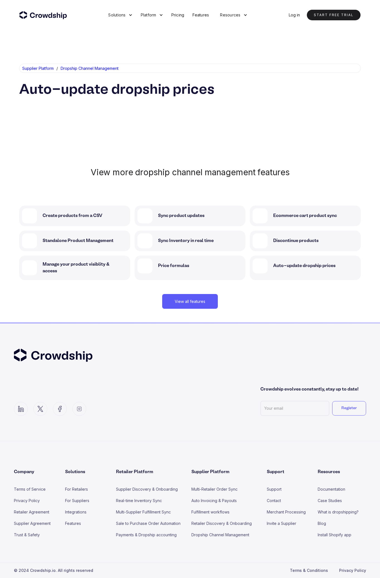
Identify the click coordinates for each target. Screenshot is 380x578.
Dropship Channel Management (220, 534)
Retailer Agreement (31, 512)
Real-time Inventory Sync (139, 500)
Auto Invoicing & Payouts (214, 500)
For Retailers (76, 489)
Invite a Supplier (281, 523)
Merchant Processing (286, 512)
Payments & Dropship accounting (146, 534)
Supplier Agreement (32, 523)
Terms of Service (30, 489)
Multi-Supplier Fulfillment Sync (143, 512)
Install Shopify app (334, 534)
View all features (190, 301)
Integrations (76, 512)
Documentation (331, 489)
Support (274, 489)
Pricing (177, 15)
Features (201, 15)
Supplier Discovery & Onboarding (147, 489)
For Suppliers (77, 500)
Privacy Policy (27, 500)
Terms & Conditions (309, 570)
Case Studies (330, 500)
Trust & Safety (27, 534)
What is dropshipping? (338, 512)
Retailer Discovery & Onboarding (221, 523)
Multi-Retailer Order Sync (214, 489)
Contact (274, 500)
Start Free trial (334, 15)
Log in (294, 15)
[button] (120, 15)
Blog (322, 523)
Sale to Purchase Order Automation (148, 523)
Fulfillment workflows (210, 512)
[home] (46, 15)
